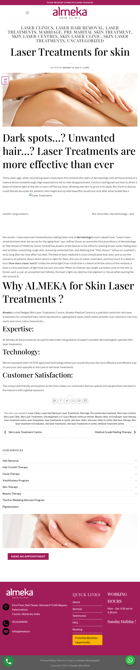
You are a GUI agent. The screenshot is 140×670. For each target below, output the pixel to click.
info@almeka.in (21, 631)
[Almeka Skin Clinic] (70, 12)
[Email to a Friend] (73, 401)
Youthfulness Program (16, 480)
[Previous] (9, 531)
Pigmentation (11, 506)
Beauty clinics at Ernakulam (108, 416)
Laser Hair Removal (79, 27)
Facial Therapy (11, 473)
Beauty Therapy (12, 493)
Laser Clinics (37, 27)
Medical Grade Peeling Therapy (113, 432)
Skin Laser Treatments (32, 416)
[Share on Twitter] (67, 401)
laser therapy (129, 416)
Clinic (86, 67)
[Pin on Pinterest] (79, 401)
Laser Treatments (70, 413)
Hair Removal (10, 460)
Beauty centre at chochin (82, 416)
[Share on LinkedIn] (85, 401)
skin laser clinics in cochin (100, 420)
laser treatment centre (15, 420)
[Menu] (27, 13)
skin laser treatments (55, 423)
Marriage (50, 32)
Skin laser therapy (122, 420)
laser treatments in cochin (57, 420)
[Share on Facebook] (61, 401)
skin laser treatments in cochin (82, 423)
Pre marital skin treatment (97, 32)
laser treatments (35, 420)
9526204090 (19, 621)
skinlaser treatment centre (111, 423)
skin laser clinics (79, 420)
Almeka (7, 312)
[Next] (130, 531)
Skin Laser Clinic (80, 36)
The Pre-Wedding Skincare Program (24, 500)
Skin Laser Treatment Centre (25, 432)
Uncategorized (85, 40)
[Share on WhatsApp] (54, 401)
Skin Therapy (10, 486)
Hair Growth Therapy (15, 467)
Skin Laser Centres (35, 36)
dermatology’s (85, 237)
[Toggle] (136, 460)
